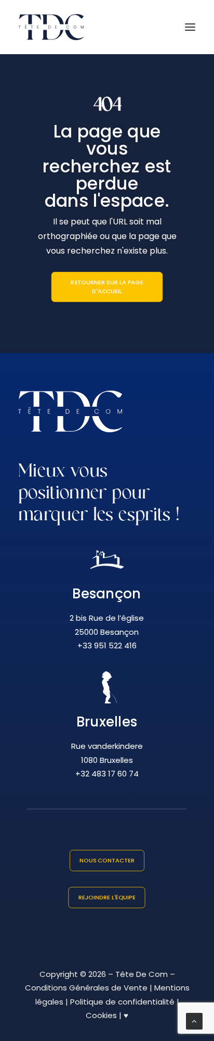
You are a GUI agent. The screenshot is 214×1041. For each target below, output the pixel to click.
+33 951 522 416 (107, 645)
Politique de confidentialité (122, 1001)
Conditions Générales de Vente (86, 987)
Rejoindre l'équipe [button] (107, 897)
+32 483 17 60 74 (107, 773)
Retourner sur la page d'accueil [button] (107, 287)
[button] (190, 27)
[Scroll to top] (194, 1020)
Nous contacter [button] (107, 860)
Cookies (101, 1015)
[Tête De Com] (51, 27)
